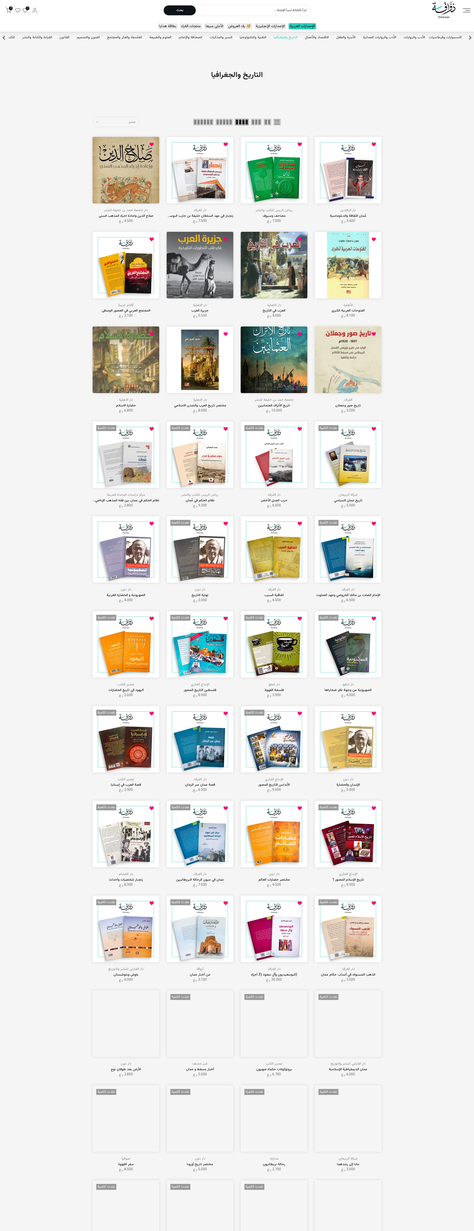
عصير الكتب (126, 684)
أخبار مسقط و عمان (200, 1069)
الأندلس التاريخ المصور (274, 785)
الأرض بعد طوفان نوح (126, 1069)
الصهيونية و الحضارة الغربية (126, 595)
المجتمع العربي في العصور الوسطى (126, 310)
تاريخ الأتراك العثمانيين (274, 405)
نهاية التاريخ (200, 595)
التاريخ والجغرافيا (285, 37)
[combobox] (253, 10)
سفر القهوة (126, 1164)
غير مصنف (200, 1064)
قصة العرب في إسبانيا (126, 785)
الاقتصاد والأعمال (317, 37)
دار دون (200, 589)
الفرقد (348, 400)
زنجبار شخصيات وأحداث (126, 880)
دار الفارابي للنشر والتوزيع (126, 969)
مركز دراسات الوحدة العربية (126, 495)
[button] (373, 144)
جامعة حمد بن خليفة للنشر (274, 400)
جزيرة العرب (200, 310)
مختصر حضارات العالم (274, 880)
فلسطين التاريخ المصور (200, 690)
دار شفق (348, 684)
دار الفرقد (200, 210)
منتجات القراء (191, 26)
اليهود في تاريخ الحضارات (126, 690)
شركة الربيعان (348, 495)
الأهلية (348, 305)
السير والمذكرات (221, 37)
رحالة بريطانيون (274, 1164)
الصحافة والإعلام (190, 37)
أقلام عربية (126, 305)
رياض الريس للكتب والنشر (274, 210)
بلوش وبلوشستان (126, 975)
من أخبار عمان (200, 975)
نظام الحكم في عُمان (200, 500)
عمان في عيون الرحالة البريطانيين (200, 880)
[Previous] (470, 38)
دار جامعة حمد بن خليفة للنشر (126, 210)
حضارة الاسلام (126, 405)
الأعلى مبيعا (214, 26)
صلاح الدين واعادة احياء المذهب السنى (126, 216)
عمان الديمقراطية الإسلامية (348, 1069)
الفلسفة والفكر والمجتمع (124, 37)
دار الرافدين (348, 210)
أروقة (200, 969)
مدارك (274, 1158)
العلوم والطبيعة (160, 37)
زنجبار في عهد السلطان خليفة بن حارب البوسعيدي (197, 216)
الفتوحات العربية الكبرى (348, 310)
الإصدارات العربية (302, 26)
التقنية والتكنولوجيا (253, 37)
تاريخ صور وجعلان (348, 405)
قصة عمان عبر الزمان (200, 785)
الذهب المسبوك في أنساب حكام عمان (348, 975)
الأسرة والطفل (346, 37)
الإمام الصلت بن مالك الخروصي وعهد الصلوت (348, 595)
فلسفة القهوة (274, 690)
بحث (179, 10)
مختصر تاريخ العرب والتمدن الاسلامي (200, 405)
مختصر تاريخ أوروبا (200, 1164)
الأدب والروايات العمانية (379, 37)
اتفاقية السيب (274, 595)
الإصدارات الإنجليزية (270, 26)
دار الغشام (126, 874)
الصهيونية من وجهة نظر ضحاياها (348, 690)
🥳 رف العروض (239, 26)
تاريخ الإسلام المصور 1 (348, 880)
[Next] (4, 38)
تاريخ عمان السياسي (348, 500)
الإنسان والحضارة (348, 785)
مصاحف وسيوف (274, 216)
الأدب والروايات (414, 37)
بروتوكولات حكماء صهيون (274, 1069)
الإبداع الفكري (200, 684)
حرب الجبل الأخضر (274, 500)
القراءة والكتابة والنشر (37, 37)
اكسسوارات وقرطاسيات (445, 37)
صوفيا (126, 1158)
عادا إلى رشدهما (348, 1164)
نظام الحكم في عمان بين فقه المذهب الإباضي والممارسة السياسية (112, 500)
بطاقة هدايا (167, 26)
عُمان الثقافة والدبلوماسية (348, 216)
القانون (64, 37)
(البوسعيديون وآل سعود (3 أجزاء (274, 975)
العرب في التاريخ (274, 310)
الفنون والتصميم (88, 37)
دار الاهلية (274, 305)
